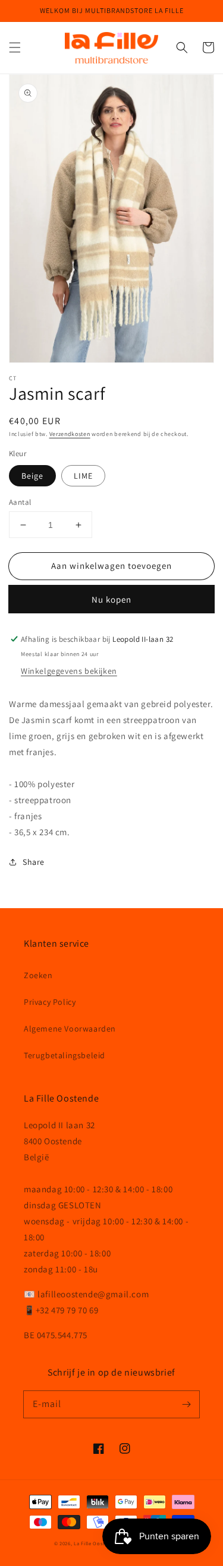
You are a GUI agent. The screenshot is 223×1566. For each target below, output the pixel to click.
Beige (32, 475)
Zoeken (38, 975)
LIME (83, 475)
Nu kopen (111, 599)
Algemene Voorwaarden (70, 1028)
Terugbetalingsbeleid (64, 1055)
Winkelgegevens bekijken (69, 671)
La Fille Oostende (95, 1543)
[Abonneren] (186, 1404)
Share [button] (34, 862)
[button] (15, 47)
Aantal (20, 502)
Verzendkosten (69, 434)
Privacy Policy (50, 1002)
